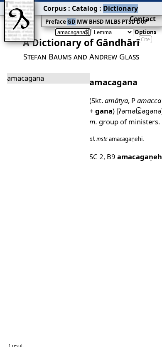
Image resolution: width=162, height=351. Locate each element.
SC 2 (96, 156)
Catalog (85, 8)
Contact (143, 18)
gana (104, 111)
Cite (145, 39)
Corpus (54, 8)
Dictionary (120, 8)
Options (146, 32)
